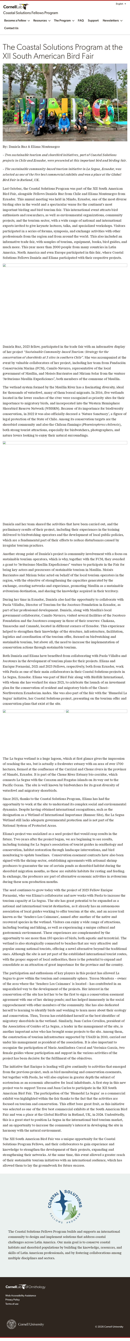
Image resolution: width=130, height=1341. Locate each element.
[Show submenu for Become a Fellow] (29, 20)
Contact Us (11, 28)
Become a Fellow (15, 20)
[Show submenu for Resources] (49, 20)
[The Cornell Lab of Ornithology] (25, 1286)
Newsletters (111, 20)
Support (93, 20)
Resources (40, 20)
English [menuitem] (119, 4)
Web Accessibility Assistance (20, 1295)
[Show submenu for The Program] (73, 20)
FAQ (81, 20)
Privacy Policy (12, 1299)
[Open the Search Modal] (123, 33)
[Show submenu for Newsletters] (121, 20)
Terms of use (11, 1304)
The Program (62, 20)
